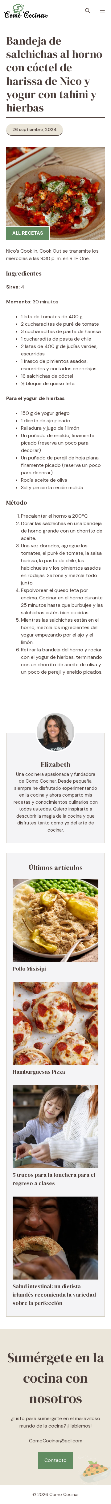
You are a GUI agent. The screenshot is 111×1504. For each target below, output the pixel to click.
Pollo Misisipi (29, 968)
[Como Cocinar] (25, 11)
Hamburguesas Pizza (39, 1072)
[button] (87, 11)
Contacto (55, 1460)
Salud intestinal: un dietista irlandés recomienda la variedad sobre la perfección (54, 1294)
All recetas (27, 233)
